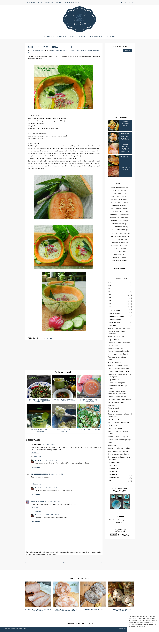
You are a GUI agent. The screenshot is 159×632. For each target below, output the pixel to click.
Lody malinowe (113, 380)
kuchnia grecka (118, 211)
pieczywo (118, 254)
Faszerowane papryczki (116, 383)
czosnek (63, 50)
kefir (78, 50)
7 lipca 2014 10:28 (56, 474)
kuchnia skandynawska (118, 233)
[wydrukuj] (54, 338)
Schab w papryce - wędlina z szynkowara (38, 610)
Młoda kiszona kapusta (116, 337)
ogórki (96, 50)
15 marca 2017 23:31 (54, 501)
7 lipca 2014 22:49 (50, 487)
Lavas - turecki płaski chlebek (119, 371)
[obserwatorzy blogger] (129, 2)
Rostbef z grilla (113, 419)
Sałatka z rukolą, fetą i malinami (119, 448)
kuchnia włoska (118, 242)
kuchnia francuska (118, 208)
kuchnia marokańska (118, 217)
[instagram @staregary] (125, 2)
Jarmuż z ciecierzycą (115, 348)
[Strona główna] (64, 563)
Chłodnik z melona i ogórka (118, 437)
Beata (38, 460)
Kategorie (72, 36)
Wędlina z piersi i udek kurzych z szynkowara (66, 610)
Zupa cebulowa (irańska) (64, 400)
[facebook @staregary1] (121, 2)
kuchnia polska (118, 224)
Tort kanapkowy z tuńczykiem (118, 422)
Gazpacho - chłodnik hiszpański (119, 399)
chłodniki (55, 50)
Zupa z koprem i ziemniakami (118, 454)
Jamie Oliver (118, 190)
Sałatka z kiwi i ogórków (89, 429)
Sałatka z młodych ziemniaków (119, 328)
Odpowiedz (35, 452)
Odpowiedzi (37, 457)
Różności (82, 36)
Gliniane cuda (61, 36)
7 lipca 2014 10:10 (50, 460)
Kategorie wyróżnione (96, 36)
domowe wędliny (118, 199)
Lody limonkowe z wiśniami (118, 354)
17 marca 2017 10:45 (51, 515)
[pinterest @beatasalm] (133, 2)
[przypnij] (47, 338)
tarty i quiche (118, 257)
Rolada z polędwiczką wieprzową (120, 610)
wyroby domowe (118, 260)
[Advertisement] (64, 356)
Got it (147, 630)
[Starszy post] (102, 563)
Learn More (140, 630)
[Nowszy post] (25, 563)
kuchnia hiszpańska (118, 214)
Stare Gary (22, 628)
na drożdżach (118, 248)
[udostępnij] (41, 338)
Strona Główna (30, 2)
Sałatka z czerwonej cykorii (118, 365)
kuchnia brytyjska (118, 202)
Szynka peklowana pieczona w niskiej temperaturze (125, 148)
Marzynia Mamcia (38, 501)
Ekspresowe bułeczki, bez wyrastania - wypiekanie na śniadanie (125, 137)
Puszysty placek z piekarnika (118, 351)
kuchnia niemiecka (118, 221)
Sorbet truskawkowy (115, 445)
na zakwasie (118, 251)
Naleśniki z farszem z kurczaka (125, 123)
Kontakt (59, 2)
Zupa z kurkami (113, 411)
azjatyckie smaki (118, 196)
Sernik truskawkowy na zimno (119, 451)
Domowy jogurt (113, 408)
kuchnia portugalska (118, 227)
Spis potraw (49, 2)
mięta (90, 50)
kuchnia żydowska (118, 245)
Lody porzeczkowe (114, 340)
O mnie (40, 2)
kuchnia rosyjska (119, 230)
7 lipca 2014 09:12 (48, 445)
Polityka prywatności (72, 2)
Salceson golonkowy (93, 609)
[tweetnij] (44, 338)
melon (84, 50)
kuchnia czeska (118, 205)
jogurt (71, 50)
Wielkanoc (118, 193)
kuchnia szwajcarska (118, 236)
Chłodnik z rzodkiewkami (117, 396)
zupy (30, 52)
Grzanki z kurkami (114, 362)
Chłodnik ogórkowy (115, 428)
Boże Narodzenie (118, 187)
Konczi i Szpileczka (40, 474)
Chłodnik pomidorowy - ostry (118, 368)
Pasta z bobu (112, 425)
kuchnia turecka (118, 239)
